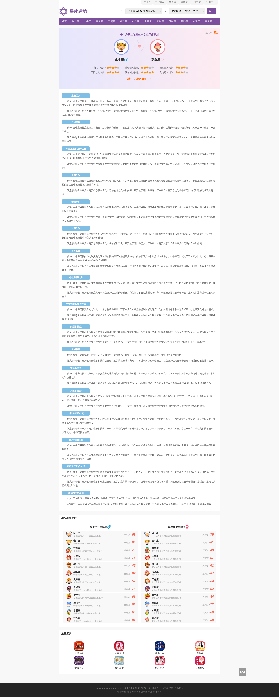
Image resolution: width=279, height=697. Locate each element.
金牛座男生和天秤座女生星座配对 (88, 582)
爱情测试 (78, 668)
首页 (64, 21)
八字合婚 (119, 653)
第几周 (147, 2)
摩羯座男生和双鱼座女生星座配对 (166, 605)
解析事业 (119, 668)
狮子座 (123, 21)
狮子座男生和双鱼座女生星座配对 (166, 567)
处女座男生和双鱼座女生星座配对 (166, 574)
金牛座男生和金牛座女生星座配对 (88, 543)
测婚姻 (200, 653)
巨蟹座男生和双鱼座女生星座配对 (166, 559)
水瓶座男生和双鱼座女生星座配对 (166, 613)
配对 (211, 11)
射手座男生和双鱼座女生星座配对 (166, 598)
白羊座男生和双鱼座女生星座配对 (166, 536)
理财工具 (210, 2)
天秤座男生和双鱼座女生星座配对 (166, 582)
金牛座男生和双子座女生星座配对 (88, 551)
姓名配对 (159, 668)
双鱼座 (208, 21)
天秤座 (148, 21)
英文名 (172, 2)
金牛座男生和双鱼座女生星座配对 (88, 621)
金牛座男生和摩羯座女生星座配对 (88, 605)
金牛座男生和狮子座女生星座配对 (88, 567)
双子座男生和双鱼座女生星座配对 (166, 551)
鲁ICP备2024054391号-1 (148, 688)
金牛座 (87, 21)
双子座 (99, 21)
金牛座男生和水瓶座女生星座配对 (88, 613)
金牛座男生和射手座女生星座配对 (88, 598)
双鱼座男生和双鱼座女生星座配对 (166, 621)
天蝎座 (160, 21)
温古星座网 (167, 688)
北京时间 (197, 2)
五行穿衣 (159, 2)
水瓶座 (196, 21)
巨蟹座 (111, 21)
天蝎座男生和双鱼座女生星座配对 (166, 590)
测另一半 (159, 653)
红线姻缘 (200, 668)
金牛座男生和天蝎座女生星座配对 (88, 590)
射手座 (172, 21)
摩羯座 (184, 21)
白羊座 (75, 21)
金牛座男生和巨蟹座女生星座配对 (88, 559)
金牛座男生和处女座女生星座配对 (88, 574)
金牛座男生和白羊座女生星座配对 (88, 536)
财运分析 (78, 653)
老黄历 (184, 2)
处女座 (136, 21)
